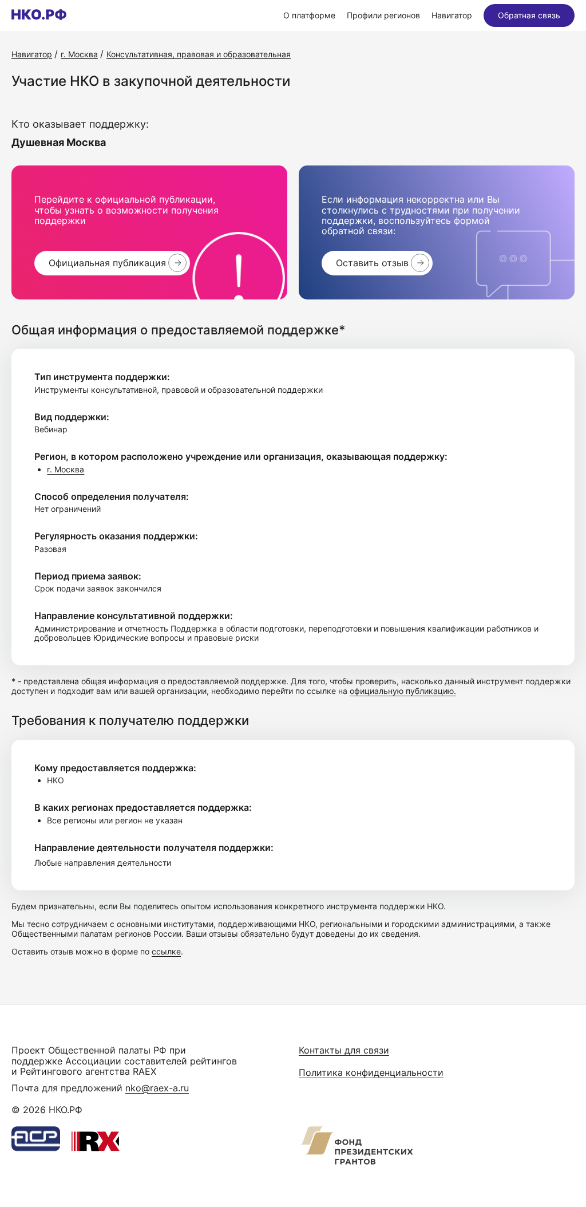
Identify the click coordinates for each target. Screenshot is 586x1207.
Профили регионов (383, 15)
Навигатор (451, 15)
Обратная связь (529, 15)
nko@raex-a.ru (157, 1088)
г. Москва (65, 469)
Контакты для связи (344, 1050)
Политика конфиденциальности (371, 1072)
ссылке (166, 951)
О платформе (309, 15)
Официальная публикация (107, 263)
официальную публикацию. (403, 691)
